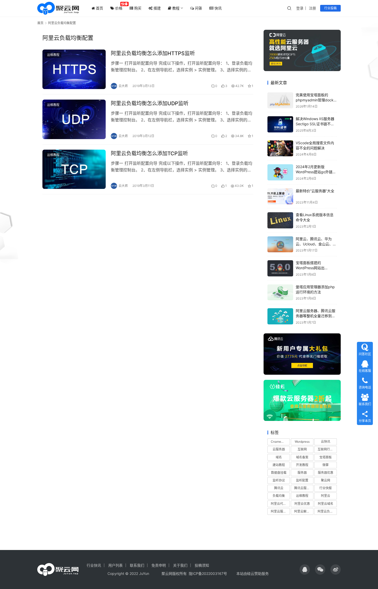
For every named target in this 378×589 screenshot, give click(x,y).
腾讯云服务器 (303, 488)
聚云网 (325, 480)
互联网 (302, 449)
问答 (198, 8)
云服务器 (279, 449)
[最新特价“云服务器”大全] (280, 196)
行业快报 (325, 488)
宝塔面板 (325, 457)
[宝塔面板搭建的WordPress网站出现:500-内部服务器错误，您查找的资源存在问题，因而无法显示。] (280, 268)
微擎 (325, 465)
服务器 (302, 473)
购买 (137, 8)
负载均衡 (279, 496)
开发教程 (302, 465)
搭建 (156, 8)
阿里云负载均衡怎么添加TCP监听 (149, 153)
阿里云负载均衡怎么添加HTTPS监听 (153, 53)
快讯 (217, 8)
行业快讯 (94, 565)
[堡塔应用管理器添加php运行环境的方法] (280, 292)
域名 (279, 457)
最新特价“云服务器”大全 (315, 191)
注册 (312, 8)
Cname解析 (279, 441)
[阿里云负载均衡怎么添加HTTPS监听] (74, 69)
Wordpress (302, 441)
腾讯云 (278, 488)
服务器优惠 (325, 473)
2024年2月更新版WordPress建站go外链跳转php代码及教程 (316, 172)
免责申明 (158, 565)
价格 (118, 8)
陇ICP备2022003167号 (208, 573)
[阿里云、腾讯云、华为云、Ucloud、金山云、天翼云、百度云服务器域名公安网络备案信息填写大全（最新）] (280, 244)
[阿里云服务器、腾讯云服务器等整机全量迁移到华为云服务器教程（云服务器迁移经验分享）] (280, 316)
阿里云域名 (325, 504)
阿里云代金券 (280, 504)
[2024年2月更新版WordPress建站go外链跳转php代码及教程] (280, 172)
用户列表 (115, 565)
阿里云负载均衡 (327, 511)
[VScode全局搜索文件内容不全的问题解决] (280, 148)
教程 (175, 8)
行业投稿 (330, 8)
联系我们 (137, 565)
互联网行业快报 (327, 449)
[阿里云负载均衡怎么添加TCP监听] (74, 169)
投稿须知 (202, 565)
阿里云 (325, 496)
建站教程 (279, 465)
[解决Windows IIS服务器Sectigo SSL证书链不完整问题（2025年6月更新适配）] (280, 124)
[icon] (305, 569)
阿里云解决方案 (303, 511)
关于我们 (180, 565)
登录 (299, 8)
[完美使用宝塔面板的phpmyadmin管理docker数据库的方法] (280, 100)
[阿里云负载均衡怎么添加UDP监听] (74, 119)
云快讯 (325, 441)
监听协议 (279, 480)
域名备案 (302, 457)
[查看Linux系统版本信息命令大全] (280, 220)
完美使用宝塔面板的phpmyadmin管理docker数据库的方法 (316, 100)
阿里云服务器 (280, 511)
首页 (99, 8)
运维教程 (53, 55)
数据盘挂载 (278, 473)
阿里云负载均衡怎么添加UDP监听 (149, 103)
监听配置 (302, 480)
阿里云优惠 (302, 504)
